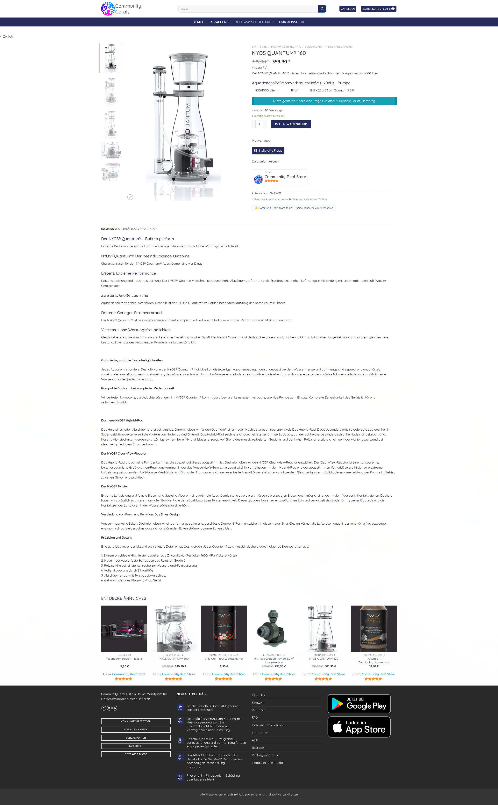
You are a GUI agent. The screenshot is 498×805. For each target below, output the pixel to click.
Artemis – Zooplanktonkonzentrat (373, 660)
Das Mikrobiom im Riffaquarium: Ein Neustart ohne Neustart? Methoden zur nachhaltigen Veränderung (214, 759)
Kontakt (257, 702)
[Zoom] (130, 197)
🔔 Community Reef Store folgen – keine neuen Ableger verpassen (294, 207)
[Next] (238, 122)
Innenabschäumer (340, 46)
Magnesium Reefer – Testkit (124, 658)
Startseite (259, 46)
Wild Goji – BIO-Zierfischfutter (224, 658)
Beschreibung (110, 228)
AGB (255, 740)
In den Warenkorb (291, 124)
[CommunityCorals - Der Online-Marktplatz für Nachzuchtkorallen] (137, 9)
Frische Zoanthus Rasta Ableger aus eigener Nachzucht (212, 708)
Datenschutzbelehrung (268, 725)
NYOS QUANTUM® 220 (323, 658)
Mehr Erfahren (140, 699)
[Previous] (133, 122)
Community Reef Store (285, 176)
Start (198, 22)
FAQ (255, 717)
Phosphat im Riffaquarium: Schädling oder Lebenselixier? (213, 777)
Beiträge (258, 748)
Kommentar (193, 767)
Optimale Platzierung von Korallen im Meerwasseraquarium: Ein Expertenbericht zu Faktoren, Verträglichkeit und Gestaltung (213, 724)
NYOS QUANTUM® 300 (174, 658)
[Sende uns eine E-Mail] (114, 708)
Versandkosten (288, 794)
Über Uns (258, 695)
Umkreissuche (292, 22)
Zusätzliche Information (140, 228)
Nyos (266, 140)
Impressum (260, 733)
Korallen (218, 22)
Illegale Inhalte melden (268, 763)
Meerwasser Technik (286, 46)
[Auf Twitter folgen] (109, 708)
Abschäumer (314, 46)
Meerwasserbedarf (252, 22)
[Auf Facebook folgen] (103, 708)
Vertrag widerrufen (265, 755)
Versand (258, 710)
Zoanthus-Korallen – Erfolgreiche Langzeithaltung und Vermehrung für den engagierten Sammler (216, 742)
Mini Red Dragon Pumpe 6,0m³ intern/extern (274, 660)
